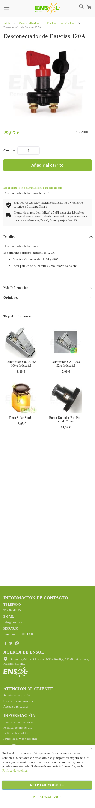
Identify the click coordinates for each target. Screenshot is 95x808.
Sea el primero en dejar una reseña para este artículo (32, 187)
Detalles (9, 236)
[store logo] (47, 8)
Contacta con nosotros (18, 701)
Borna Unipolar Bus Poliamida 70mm (66, 419)
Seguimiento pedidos (17, 695)
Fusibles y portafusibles (61, 23)
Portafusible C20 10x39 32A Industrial (65, 363)
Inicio (6, 23)
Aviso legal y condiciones (20, 738)
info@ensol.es (12, 622)
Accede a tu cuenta (15, 706)
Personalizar (47, 797)
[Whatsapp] (17, 643)
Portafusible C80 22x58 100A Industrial (21, 363)
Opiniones (10, 297)
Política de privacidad (18, 727)
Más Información (16, 287)
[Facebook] (5, 643)
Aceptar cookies (47, 785)
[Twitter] (11, 643)
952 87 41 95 (12, 610)
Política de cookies (16, 733)
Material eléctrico (29, 23)
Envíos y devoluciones (18, 722)
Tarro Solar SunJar (21, 417)
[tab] (47, 237)
